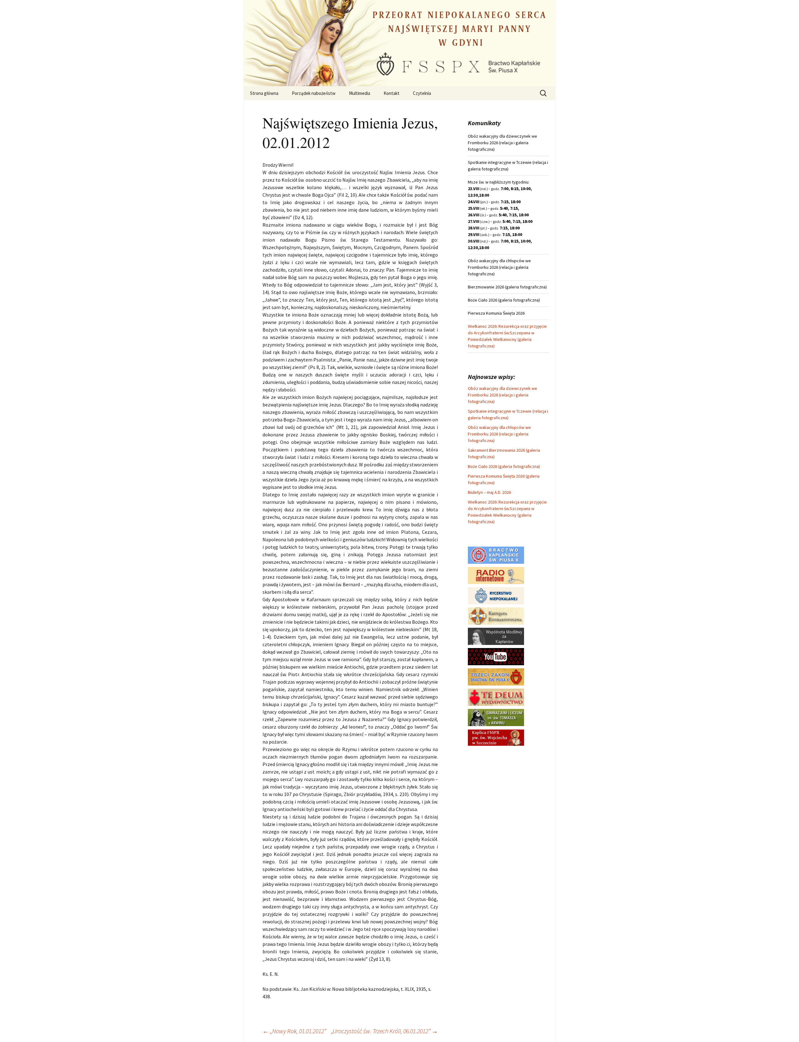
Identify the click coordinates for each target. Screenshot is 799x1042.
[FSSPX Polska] (496, 656)
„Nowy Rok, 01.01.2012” (294, 1031)
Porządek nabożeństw (314, 93)
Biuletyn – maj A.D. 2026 (489, 492)
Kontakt (392, 93)
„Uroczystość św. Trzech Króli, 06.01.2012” (384, 1031)
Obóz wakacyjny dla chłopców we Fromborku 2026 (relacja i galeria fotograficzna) (499, 434)
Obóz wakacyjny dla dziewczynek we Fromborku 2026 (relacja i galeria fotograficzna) (502, 395)
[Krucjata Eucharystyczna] (496, 615)
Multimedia (359, 93)
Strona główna (264, 93)
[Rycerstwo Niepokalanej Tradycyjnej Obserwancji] (496, 595)
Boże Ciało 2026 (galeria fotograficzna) (504, 466)
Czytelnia (422, 93)
